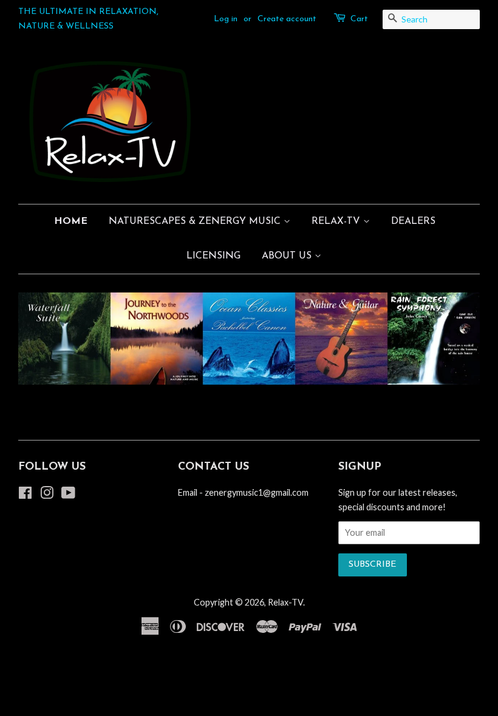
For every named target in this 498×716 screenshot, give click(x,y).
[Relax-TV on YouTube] (68, 495)
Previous (44, 338)
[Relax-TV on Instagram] (46, 495)
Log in (225, 19)
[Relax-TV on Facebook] (25, 495)
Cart (359, 19)
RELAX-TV (337, 221)
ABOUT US (288, 256)
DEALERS (413, 221)
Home (70, 221)
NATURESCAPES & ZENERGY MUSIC (196, 221)
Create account (287, 19)
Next (454, 338)
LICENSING (213, 256)
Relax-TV (285, 602)
